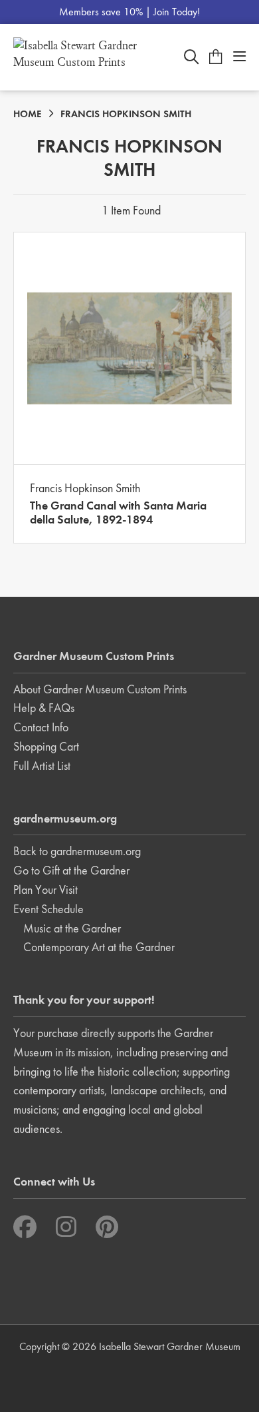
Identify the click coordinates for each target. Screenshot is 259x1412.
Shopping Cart (46, 746)
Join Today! (176, 12)
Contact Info (40, 727)
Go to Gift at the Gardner (71, 870)
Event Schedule (48, 908)
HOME (27, 114)
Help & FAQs (43, 707)
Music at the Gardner (72, 928)
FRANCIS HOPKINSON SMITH (125, 114)
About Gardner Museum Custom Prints (100, 689)
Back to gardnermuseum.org (77, 851)
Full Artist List (41, 765)
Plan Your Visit (45, 889)
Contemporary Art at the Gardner (99, 946)
